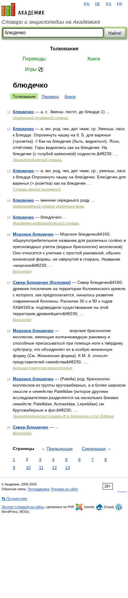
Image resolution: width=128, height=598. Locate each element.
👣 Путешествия (14, 498)
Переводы (34, 58)
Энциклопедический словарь (37, 160)
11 (41, 467)
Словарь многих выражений (37, 189)
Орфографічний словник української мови (48, 206)
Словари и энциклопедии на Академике (50, 22)
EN (86, 4)
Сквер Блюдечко (30, 427)
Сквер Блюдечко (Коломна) (42, 282)
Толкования (64, 48)
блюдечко (23, 111)
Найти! (114, 33)
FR (119, 4)
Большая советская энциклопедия (42, 368)
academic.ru (22, 9)
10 (28, 467)
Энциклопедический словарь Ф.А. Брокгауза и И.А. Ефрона (63, 416)
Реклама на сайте (64, 489)
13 (67, 467)
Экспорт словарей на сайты (22, 507)
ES (108, 4)
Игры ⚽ (34, 69)
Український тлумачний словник (40, 118)
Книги (94, 58)
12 (54, 467)
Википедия (22, 272)
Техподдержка (38, 489)
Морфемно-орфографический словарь (46, 223)
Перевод (50, 96)
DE (97, 4)
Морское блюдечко (33, 234)
